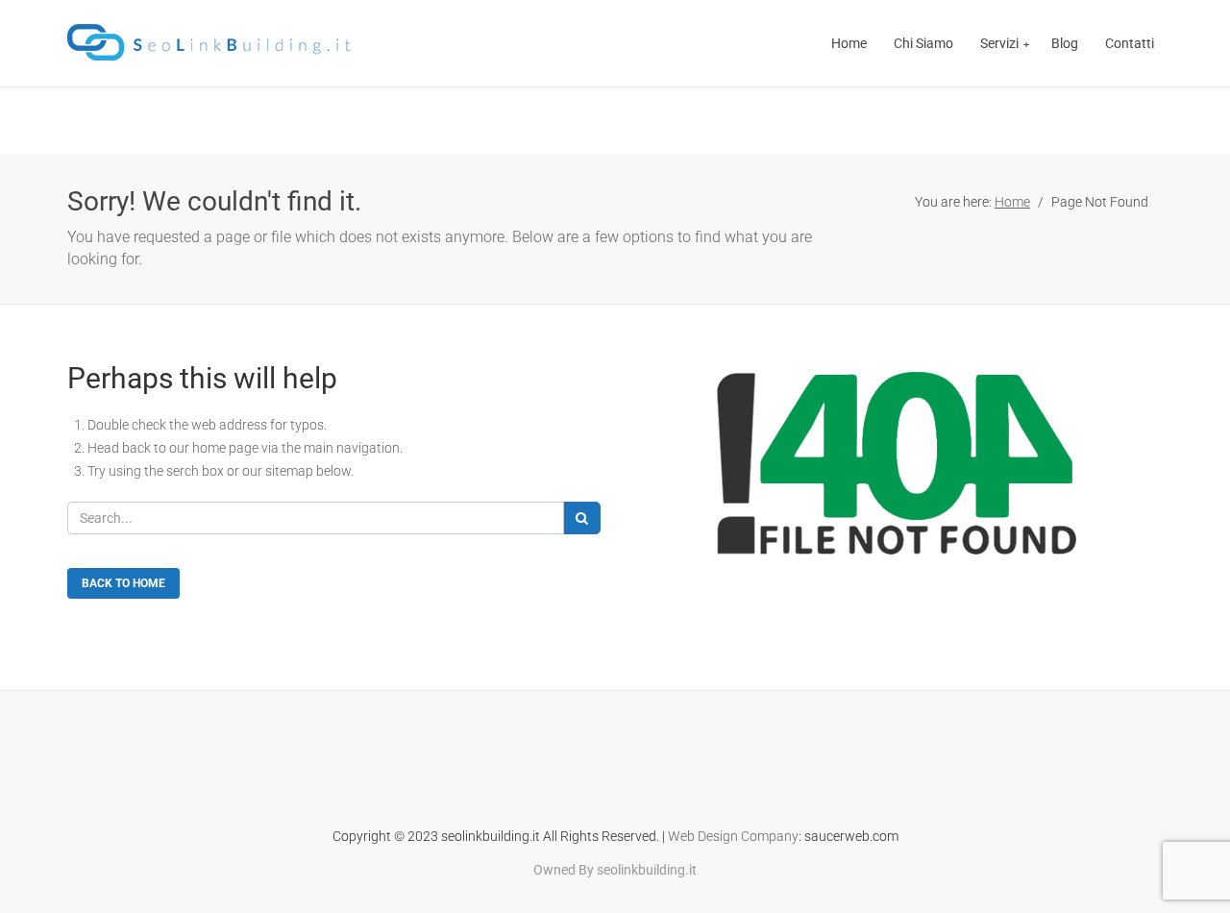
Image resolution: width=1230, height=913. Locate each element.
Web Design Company (733, 836)
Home (1012, 202)
